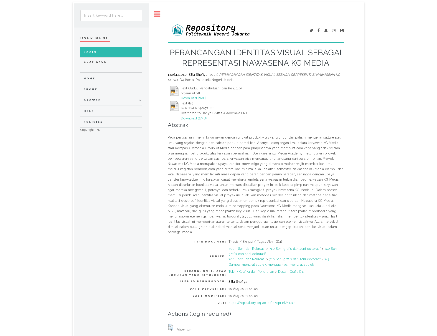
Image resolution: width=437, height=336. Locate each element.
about (91, 89)
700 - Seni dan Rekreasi (247, 248)
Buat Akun (95, 62)
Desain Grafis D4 (291, 271)
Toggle (157, 14)
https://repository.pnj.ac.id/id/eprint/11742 (262, 303)
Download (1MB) (193, 98)
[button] (170, 327)
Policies (93, 122)
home (89, 78)
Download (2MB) (194, 118)
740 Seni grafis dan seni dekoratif (294, 248)
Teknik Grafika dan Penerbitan (251, 271)
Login (90, 52)
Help (89, 111)
